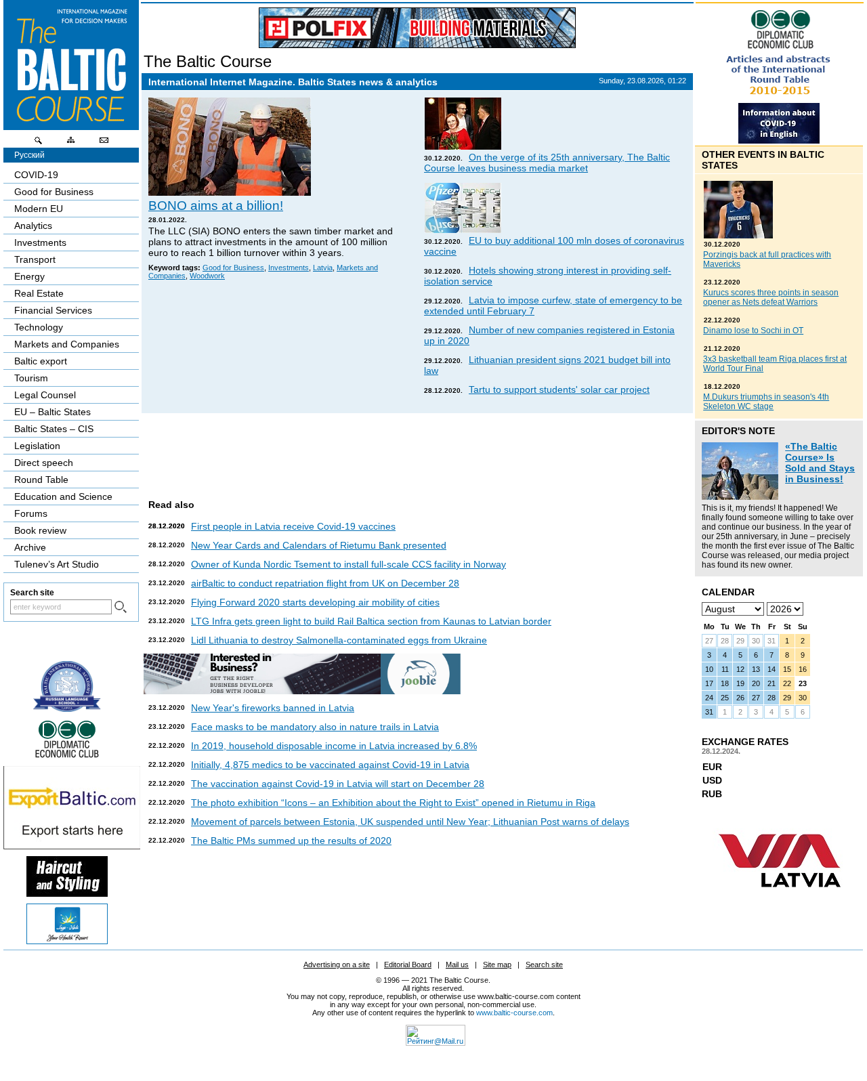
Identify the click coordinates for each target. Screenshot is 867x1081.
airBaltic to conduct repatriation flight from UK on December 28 (325, 583)
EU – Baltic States (52, 411)
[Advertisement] (415, 450)
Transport (35, 259)
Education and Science (63, 496)
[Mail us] (103, 143)
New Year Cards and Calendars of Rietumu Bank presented (318, 545)
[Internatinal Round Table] (779, 99)
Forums (30, 513)
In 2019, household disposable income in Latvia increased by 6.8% (334, 745)
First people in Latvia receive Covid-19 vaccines (293, 526)
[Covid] (779, 140)
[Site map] (71, 143)
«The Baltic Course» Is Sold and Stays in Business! (820, 462)
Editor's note (738, 430)
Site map (497, 964)
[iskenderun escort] (67, 893)
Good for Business (233, 267)
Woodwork (207, 276)
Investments (288, 267)
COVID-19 (36, 174)
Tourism (31, 378)
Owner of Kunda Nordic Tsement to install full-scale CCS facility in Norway (348, 564)
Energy (29, 276)
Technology (38, 327)
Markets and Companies (66, 344)
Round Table (41, 479)
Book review (40, 530)
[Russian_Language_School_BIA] (67, 708)
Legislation (37, 445)
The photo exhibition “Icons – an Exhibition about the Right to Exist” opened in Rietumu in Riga (393, 802)
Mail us (457, 964)
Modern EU (38, 208)
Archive (30, 547)
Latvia (323, 267)
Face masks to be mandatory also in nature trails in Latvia (315, 726)
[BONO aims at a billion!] (229, 192)
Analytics (33, 225)
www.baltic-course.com (514, 1013)
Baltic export (40, 361)
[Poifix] (417, 27)
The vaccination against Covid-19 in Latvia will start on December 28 (337, 783)
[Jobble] (302, 690)
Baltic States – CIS (53, 428)
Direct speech (43, 462)
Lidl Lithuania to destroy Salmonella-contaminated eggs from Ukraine (339, 640)
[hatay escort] (71, 846)
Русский (29, 155)
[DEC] (67, 755)
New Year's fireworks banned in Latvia (272, 707)
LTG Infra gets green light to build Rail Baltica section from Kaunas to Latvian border (371, 621)
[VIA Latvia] (780, 900)
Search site (544, 964)
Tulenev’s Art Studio (56, 564)
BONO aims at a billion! (215, 205)
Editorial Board (407, 964)
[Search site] (38, 143)
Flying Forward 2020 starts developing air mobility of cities (315, 602)
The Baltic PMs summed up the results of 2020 (291, 840)
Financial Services (53, 310)
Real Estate (39, 293)
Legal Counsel (45, 394)
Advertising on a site (336, 964)
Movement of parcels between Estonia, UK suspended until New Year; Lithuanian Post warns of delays (410, 821)
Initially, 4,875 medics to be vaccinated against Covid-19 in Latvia (330, 764)
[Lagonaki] (67, 940)
